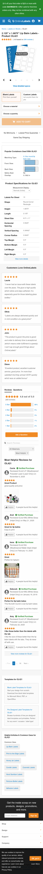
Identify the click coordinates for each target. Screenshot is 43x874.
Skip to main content (8, 12)
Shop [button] (4, 824)
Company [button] (5, 843)
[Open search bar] (9, 21)
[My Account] (33, 21)
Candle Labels (11, 767)
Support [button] (5, 836)
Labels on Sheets (14, 29)
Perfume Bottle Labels (14, 781)
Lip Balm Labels (12, 746)
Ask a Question (21, 434)
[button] (3, 21)
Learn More (35, 864)
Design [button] (4, 830)
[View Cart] (39, 21)
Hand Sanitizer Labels (14, 774)
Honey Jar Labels (12, 760)
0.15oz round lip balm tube (29, 157)
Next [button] (26, 663)
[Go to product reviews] (7, 39)
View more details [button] (21, 259)
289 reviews (28, 39)
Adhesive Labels (12, 788)
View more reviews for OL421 (21, 654)
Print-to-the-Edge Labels (15, 753)
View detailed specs (21, 86)
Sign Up (34, 815)
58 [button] (20, 663)
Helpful (10, 507)
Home (4, 29)
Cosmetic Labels (29, 767)
